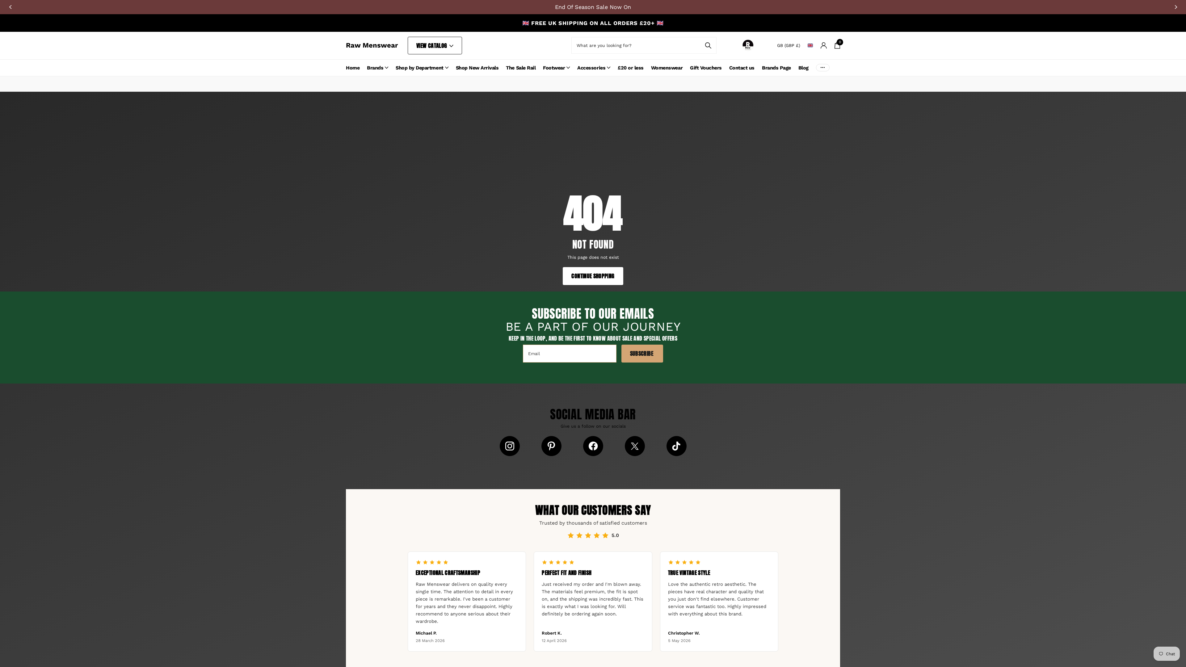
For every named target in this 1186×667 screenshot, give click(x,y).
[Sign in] (823, 45)
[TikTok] (677, 446)
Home (353, 68)
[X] (635, 446)
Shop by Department (419, 68)
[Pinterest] (551, 446)
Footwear (554, 68)
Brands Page (776, 68)
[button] (10, 7)
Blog (803, 68)
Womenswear (667, 68)
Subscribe (642, 353)
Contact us (742, 68)
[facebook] (593, 446)
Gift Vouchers (706, 68)
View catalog (432, 45)
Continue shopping (592, 276)
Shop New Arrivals (477, 68)
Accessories (591, 68)
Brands (375, 68)
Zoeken (708, 45)
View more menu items (823, 67)
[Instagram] (510, 446)
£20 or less (631, 68)
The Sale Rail (521, 68)
